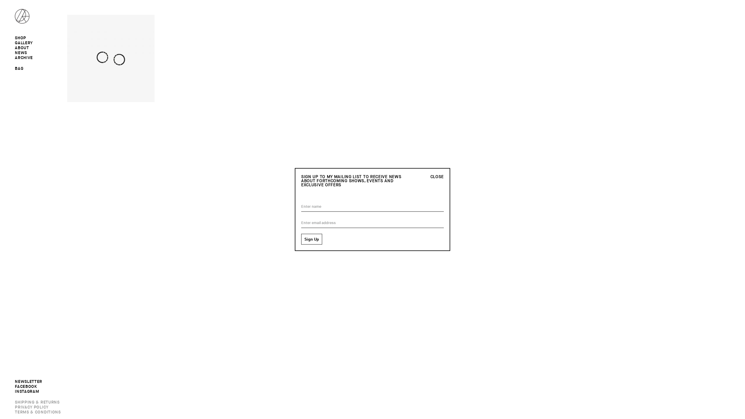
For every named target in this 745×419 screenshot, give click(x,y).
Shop (20, 38)
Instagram (27, 391)
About (22, 48)
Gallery (24, 43)
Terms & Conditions (38, 412)
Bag (19, 68)
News (21, 53)
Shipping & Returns (37, 402)
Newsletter (28, 381)
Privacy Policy (32, 407)
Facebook (26, 386)
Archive (24, 58)
